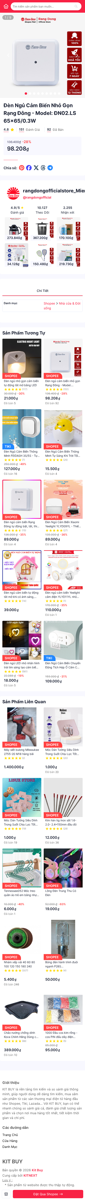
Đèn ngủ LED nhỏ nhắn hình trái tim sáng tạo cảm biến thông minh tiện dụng (22, 667)
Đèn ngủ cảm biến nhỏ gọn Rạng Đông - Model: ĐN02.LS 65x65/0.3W (62, 385)
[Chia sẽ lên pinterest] (21, 168)
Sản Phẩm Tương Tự (23, 332)
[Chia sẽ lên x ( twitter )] (36, 168)
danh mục (9, 1147)
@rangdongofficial (37, 197)
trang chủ (10, 1135)
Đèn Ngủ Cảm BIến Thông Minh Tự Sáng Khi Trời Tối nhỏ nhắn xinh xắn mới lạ (62, 455)
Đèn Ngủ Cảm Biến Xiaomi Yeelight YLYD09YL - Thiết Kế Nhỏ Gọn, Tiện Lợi (62, 526)
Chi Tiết (42, 291)
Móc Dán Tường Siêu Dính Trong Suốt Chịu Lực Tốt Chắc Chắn (20, 824)
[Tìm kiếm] (76, 6)
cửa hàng (9, 1141)
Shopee (50, 303)
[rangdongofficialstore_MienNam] (6, 1194)
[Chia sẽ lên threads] (43, 168)
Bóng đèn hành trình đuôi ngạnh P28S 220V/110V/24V (61, 966)
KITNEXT (30, 1175)
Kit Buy (37, 1170)
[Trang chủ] (5, 6)
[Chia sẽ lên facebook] (29, 168)
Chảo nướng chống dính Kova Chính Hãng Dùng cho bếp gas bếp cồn (21, 1037)
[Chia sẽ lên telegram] (50, 168)
